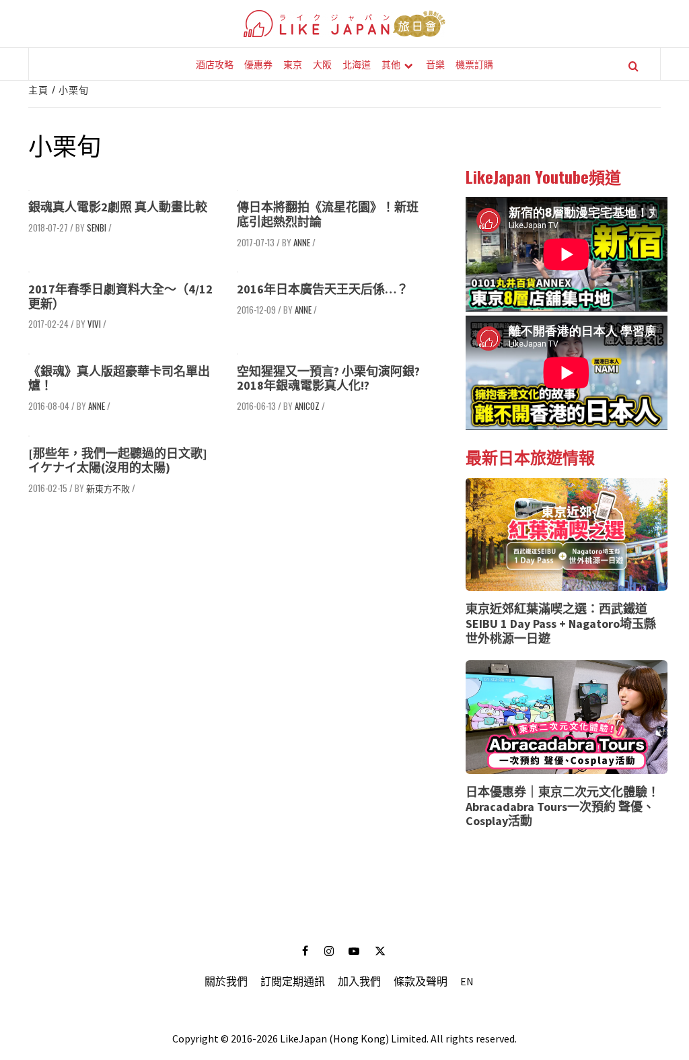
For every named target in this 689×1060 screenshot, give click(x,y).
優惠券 (258, 64)
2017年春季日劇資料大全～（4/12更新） (120, 296)
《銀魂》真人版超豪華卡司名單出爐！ (119, 378)
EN (467, 981)
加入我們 (359, 981)
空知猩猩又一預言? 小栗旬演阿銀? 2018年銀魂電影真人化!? (328, 378)
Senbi (96, 227)
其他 (391, 64)
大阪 (322, 64)
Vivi (94, 323)
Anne (301, 242)
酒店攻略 (214, 64)
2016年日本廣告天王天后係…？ (322, 289)
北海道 (356, 64)
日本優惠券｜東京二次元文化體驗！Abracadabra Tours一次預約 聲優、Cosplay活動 (562, 806)
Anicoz (307, 406)
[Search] (633, 66)
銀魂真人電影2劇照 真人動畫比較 (117, 207)
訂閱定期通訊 (292, 981)
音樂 (435, 64)
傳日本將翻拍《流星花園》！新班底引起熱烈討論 (328, 214)
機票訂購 (474, 64)
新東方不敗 (108, 488)
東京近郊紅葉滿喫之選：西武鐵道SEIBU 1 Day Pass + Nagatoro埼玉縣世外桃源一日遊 (561, 623)
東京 (292, 64)
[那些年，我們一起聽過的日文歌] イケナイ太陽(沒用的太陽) (117, 461)
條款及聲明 (420, 981)
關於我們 (226, 981)
